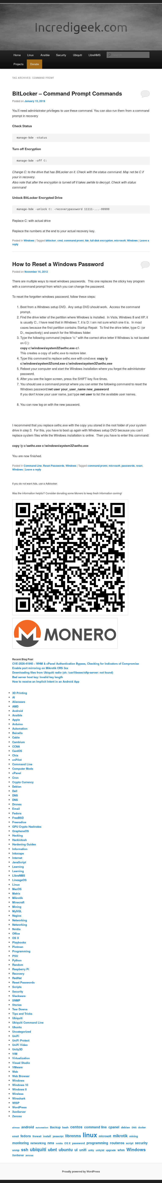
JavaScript (19, 862)
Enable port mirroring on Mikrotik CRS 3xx (40, 668)
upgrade (111, 1150)
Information (19, 849)
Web (15, 1072)
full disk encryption (101, 240)
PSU (15, 956)
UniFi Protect (20, 1040)
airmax (16, 1127)
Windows (29, 240)
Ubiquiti (77, 55)
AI (13, 697)
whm (121, 1150)
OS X (15, 938)
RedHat (17, 978)
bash (65, 1127)
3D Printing (19, 693)
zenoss (29, 1155)
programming (97, 1142)
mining (133, 1136)
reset (139, 466)
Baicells (17, 733)
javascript (58, 1136)
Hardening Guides (24, 844)
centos (76, 1126)
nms (50, 1143)
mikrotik (120, 1136)
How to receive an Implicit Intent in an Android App (45, 681)
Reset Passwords (53, 466)
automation (42, 1127)
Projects (19, 64)
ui (76, 1149)
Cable (16, 737)
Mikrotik (17, 898)
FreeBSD (18, 818)
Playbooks (19, 942)
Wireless (17, 1094)
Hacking (17, 835)
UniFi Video (20, 1045)
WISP (15, 1103)
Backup (55, 1127)
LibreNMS (95, 55)
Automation (19, 728)
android (27, 1126)
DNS (15, 795)
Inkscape (18, 853)
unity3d (100, 1150)
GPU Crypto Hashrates (26, 827)
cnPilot (17, 760)
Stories (17, 1005)
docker (142, 1127)
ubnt (52, 1149)
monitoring (20, 1143)
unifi (82, 1149)
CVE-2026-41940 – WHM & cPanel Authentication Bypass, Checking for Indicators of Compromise (75, 664)
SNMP (16, 1000)
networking (38, 1143)
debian (125, 1127)
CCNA (16, 746)
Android (17, 711)
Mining (16, 907)
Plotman (17, 947)
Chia (15, 755)
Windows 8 (19, 1089)
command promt (74, 240)
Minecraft (18, 902)
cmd (60, 240)
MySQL (17, 911)
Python (17, 960)
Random (17, 965)
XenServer (19, 1112)
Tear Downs (19, 1009)
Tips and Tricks (22, 1014)
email (15, 1136)
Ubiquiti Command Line (27, 1022)
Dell (14, 791)
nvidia (59, 1143)
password (78, 1143)
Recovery (18, 973)
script (129, 1143)
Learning (18, 867)
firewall (36, 1136)
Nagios (16, 916)
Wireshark (18, 1098)
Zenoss (17, 1116)
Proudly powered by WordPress (81, 1171)
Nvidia (16, 929)
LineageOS (19, 880)
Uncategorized (21, 1031)
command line (95, 1127)
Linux (30, 55)
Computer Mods (22, 769)
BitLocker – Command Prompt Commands (67, 93)
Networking (19, 920)
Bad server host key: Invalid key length (37, 677)
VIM (14, 1054)
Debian (16, 786)
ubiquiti (38, 1149)
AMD (15, 706)
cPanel (16, 773)
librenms (73, 1135)
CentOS (17, 751)
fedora (25, 1135)
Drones (17, 804)
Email (16, 809)
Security (61, 55)
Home (17, 55)
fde (87, 240)
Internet (17, 858)
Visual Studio (21, 1063)
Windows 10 (20, 1085)
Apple (16, 720)
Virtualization (21, 1058)
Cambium (18, 742)
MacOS (17, 889)
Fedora (16, 813)
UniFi (15, 1036)
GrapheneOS (20, 831)
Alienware (18, 702)
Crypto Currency (23, 782)
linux (90, 1134)
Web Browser (21, 1076)
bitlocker (51, 240)
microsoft (120, 240)
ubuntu (66, 1149)
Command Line (33, 466)
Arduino (17, 724)
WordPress (19, 1107)
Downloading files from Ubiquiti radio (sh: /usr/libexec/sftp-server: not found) (62, 672)
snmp (15, 1150)
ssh (24, 1149)
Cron (15, 778)
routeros (117, 1142)
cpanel (113, 1127)
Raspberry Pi (20, 969)
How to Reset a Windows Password (58, 264)
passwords (128, 466)
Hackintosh (19, 840)
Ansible (45, 55)
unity (91, 1150)
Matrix (16, 893)
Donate (34, 64)
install (47, 1136)
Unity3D (17, 1049)
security (141, 1143)
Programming (21, 951)
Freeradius (19, 822)
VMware (17, 1067)
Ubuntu (17, 1027)
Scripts (17, 987)
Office (16, 933)
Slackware (19, 996)
